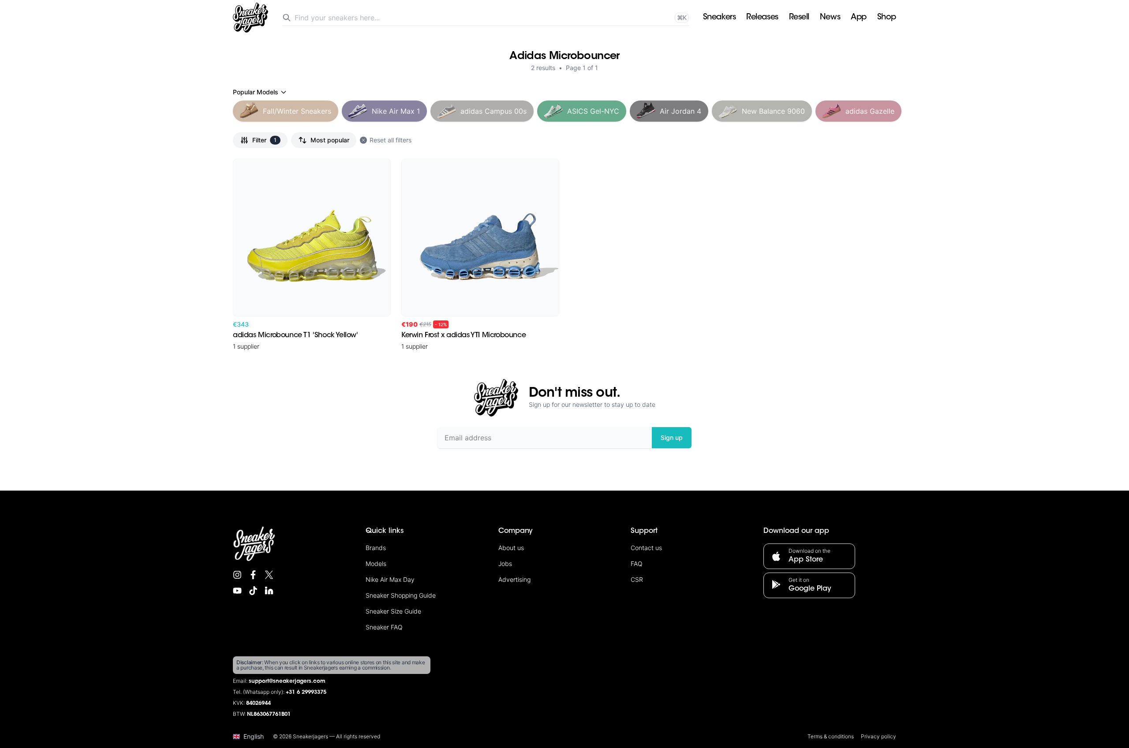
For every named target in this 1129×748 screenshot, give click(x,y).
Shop (886, 18)
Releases (762, 18)
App (859, 18)
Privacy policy (878, 736)
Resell (799, 18)
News (830, 18)
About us (511, 547)
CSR (637, 579)
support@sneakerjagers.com (287, 681)
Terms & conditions (830, 736)
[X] (269, 574)
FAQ (637, 563)
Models (376, 563)
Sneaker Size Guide (393, 611)
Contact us (646, 547)
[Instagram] (237, 574)
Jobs (505, 563)
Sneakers (719, 18)
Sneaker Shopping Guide (401, 595)
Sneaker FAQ (384, 627)
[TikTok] (253, 590)
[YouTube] (237, 590)
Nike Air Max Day (390, 579)
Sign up (672, 437)
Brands (376, 547)
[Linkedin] (269, 590)
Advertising (514, 579)
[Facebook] (253, 574)
